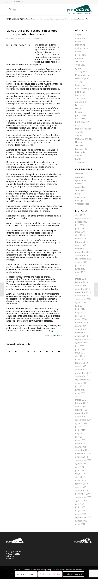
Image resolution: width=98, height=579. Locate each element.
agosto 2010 (81, 463)
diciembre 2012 (82, 369)
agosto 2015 (81, 262)
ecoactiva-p (80, 101)
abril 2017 (80, 215)
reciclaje (79, 200)
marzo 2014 (80, 319)
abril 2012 (80, 396)
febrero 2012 (81, 403)
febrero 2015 (81, 282)
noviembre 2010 (83, 453)
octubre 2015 (81, 255)
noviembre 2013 (83, 332)
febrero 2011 (81, 443)
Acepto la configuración (26, 574)
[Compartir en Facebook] (10, 351)
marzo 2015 (80, 278)
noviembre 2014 (83, 292)
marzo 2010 (80, 480)
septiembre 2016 (83, 218)
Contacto (79, 95)
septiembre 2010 (83, 460)
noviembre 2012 (83, 373)
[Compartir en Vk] (47, 351)
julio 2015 (79, 265)
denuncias (80, 190)
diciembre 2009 (82, 490)
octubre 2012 (81, 376)
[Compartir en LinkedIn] (34, 351)
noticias (27, 38)
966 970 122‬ (19, 2)
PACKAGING (81, 149)
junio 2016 (80, 228)
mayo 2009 (80, 510)
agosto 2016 (81, 221)
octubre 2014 (81, 295)
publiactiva (39, 38)
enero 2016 (80, 245)
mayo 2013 (80, 352)
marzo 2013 (80, 359)
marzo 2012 (80, 399)
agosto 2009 (81, 500)
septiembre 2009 (83, 497)
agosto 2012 (81, 383)
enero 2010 (80, 487)
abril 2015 (80, 275)
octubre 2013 (81, 336)
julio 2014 (79, 305)
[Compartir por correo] (59, 351)
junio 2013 (80, 349)
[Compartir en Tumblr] (41, 351)
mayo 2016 (80, 231)
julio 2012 (79, 386)
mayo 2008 (80, 524)
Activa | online (82, 48)
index (77, 125)
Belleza (78, 183)
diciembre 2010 (82, 450)
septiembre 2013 (83, 339)
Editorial (79, 105)
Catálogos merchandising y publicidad (83, 88)
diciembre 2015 (82, 248)
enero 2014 (80, 325)
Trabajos (79, 162)
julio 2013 (79, 346)
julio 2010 (79, 467)
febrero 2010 (81, 483)
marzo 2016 (80, 238)
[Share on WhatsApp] (22, 351)
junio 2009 (80, 507)
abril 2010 (80, 477)
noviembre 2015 (83, 252)
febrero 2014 (81, 322)
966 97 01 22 (12, 558)
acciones (79, 173)
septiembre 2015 (83, 258)
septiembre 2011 (83, 419)
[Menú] (14, 9)
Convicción (80, 98)
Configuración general (73, 574)
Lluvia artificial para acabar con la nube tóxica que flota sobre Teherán (31, 32)
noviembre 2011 (83, 413)
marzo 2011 (80, 440)
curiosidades (81, 187)
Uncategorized (82, 203)
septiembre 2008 (83, 517)
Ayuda (78, 68)
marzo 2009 (80, 514)
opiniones (80, 197)
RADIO (78, 159)
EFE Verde (57, 335)
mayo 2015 (80, 272)
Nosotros (79, 142)
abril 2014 (80, 315)
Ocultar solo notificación (50, 574)
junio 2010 (80, 470)
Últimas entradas (14, 18)
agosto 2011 (81, 423)
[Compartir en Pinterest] (28, 351)
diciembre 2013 (82, 329)
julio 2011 (79, 426)
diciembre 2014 (82, 289)
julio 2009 (79, 504)
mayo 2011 (80, 433)
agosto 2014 (81, 302)
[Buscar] (8, 9)
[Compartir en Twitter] (16, 351)
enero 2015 (80, 285)
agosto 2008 (81, 520)
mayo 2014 (80, 312)
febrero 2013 (81, 362)
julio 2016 (79, 225)
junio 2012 (80, 389)
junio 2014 (80, 309)
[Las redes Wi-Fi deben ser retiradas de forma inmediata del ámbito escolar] (2, 289)
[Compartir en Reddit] (53, 351)
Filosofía (79, 108)
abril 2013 (80, 356)
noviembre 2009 (83, 493)
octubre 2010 (81, 456)
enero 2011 (80, 446)
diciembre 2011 (82, 409)
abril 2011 (80, 436)
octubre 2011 (81, 416)
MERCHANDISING (83, 138)
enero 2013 (80, 366)
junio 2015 (80, 268)
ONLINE (79, 145)
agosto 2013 (81, 342)
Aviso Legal (80, 64)
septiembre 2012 (83, 379)
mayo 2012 (80, 393)
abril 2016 (80, 235)
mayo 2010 (80, 473)
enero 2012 (80, 406)
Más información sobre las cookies (83, 132)
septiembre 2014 (83, 299)
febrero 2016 (81, 242)
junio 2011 (80, 430)
